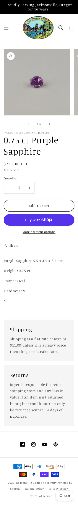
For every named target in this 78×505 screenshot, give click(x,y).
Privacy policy (58, 488)
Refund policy (34, 488)
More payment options (39, 231)
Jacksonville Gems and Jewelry (36, 482)
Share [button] (14, 245)
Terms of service (41, 496)
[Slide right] (49, 124)
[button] (6, 27)
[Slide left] (29, 124)
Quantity (10, 178)
